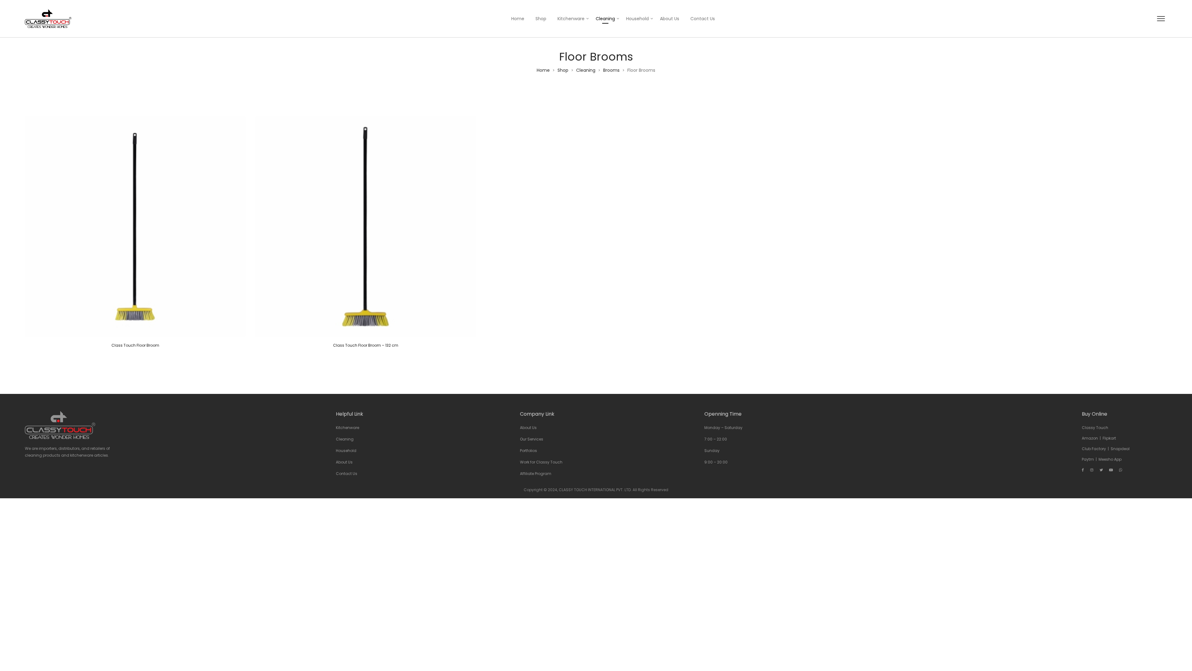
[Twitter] (1101, 469)
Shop (540, 19)
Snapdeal (1120, 448)
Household (637, 19)
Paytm (1088, 459)
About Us (669, 19)
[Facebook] (1083, 469)
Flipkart (1109, 438)
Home (517, 19)
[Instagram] (1091, 469)
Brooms (611, 70)
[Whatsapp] (1120, 469)
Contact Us (702, 19)
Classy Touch (1095, 427)
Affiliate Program (535, 473)
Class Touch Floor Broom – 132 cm (365, 345)
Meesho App (1110, 459)
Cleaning (605, 19)
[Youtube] (1111, 469)
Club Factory (1094, 448)
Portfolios (528, 450)
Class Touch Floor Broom (135, 345)
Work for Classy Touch (541, 462)
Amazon (1090, 438)
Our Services (531, 439)
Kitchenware (571, 19)
